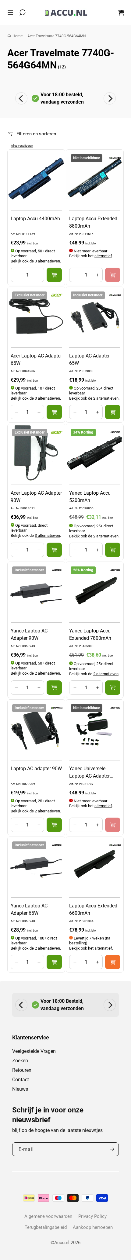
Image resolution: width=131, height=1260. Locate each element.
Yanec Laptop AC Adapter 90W (29, 634)
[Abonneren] (112, 1149)
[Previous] (21, 98)
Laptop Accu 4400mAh (35, 219)
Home (17, 36)
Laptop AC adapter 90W (36, 768)
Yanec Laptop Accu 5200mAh (90, 496)
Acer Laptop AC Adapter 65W (36, 359)
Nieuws (20, 1089)
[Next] (110, 98)
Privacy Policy (92, 1216)
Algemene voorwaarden (48, 1216)
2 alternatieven (106, 398)
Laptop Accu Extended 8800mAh (93, 222)
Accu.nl (61, 1242)
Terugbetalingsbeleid (46, 1227)
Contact (20, 1079)
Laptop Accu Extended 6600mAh (93, 909)
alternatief (103, 256)
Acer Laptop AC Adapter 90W (36, 496)
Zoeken (20, 1061)
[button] (11, 12)
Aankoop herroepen (93, 1227)
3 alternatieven (47, 261)
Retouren (21, 1070)
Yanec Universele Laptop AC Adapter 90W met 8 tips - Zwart (93, 773)
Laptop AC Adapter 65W (89, 359)
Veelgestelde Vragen (34, 1051)
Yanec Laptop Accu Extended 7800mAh (90, 634)
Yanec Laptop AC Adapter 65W (29, 909)
